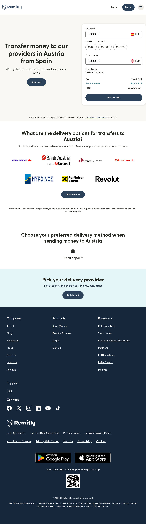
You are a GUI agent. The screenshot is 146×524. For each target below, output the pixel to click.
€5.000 (120, 47)
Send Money (59, 326)
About (10, 326)
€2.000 (105, 47)
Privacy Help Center (47, 441)
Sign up (128, 7)
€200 (91, 47)
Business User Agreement (44, 433)
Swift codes (105, 333)
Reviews (11, 370)
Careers (11, 355)
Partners (103, 348)
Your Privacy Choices (19, 441)
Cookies (101, 441)
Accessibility (84, 441)
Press (10, 348)
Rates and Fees (106, 326)
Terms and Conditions (96, 118)
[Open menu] (141, 7)
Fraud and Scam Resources (114, 340)
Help (9, 391)
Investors (12, 362)
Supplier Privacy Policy (98, 433)
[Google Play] (53, 458)
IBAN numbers (106, 355)
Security (68, 441)
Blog (9, 333)
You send (90, 29)
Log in (114, 7)
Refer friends (105, 362)
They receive (92, 55)
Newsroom (13, 340)
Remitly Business (61, 333)
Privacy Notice (71, 433)
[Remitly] (12, 7)
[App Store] (92, 458)
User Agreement (16, 433)
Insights (102, 370)
